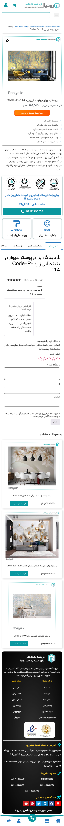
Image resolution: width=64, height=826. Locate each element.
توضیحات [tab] (17, 245)
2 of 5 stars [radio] (53, 359)
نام (58, 384)
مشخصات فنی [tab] (35, 245)
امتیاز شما (55, 353)
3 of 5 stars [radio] (49, 359)
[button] (56, 15)
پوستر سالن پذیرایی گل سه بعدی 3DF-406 (32, 495)
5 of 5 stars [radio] (40, 359)
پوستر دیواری (51, 26)
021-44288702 (32, 791)
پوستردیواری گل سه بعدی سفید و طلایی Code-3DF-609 (32, 565)
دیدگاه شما (53, 364)
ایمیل (57, 396)
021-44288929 (17, 779)
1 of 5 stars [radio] (58, 359)
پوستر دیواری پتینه (21, 26)
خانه (58, 26)
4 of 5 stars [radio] (45, 359)
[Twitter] (39, 803)
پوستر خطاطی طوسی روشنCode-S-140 (32, 636)
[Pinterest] (32, 803)
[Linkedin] (45, 803)
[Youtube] (26, 803)
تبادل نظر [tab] (53, 246)
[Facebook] (51, 803)
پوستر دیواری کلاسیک (37, 26)
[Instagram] (58, 803)
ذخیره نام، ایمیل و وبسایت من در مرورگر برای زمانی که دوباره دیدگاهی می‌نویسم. (32, 414)
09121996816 (47, 779)
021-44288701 (17, 785)
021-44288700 (47, 785)
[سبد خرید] (14, 5)
